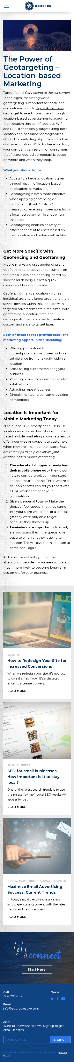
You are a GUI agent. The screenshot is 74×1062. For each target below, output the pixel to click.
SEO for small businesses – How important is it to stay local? (33, 777)
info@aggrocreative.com (21, 1008)
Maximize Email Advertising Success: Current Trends (34, 889)
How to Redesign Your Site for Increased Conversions (37, 663)
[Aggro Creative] (39, 6)
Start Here (37, 970)
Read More (16, 691)
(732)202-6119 (13, 996)
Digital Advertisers (50, 108)
